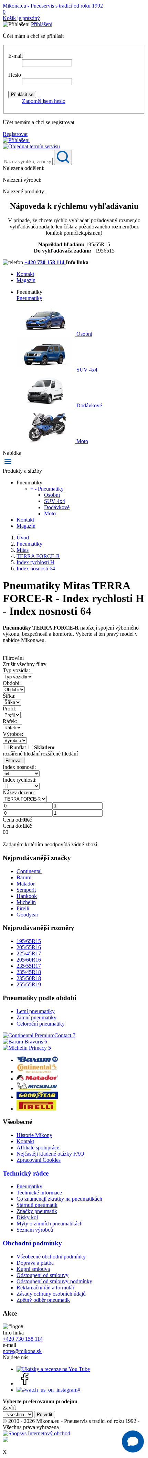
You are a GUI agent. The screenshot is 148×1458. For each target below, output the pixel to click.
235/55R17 (29, 966)
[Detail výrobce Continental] (37, 1071)
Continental (29, 871)
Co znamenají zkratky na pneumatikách (59, 1199)
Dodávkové (88, 405)
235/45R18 (29, 972)
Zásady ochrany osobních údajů (51, 1294)
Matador (26, 884)
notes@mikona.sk (22, 1351)
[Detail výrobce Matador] (37, 1079)
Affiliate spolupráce (38, 1147)
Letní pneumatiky (36, 1011)
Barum (24, 877)
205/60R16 (29, 960)
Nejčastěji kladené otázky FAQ (50, 1154)
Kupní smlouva (33, 1269)
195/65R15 (29, 941)
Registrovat (15, 134)
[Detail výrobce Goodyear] (37, 1097)
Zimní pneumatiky (36, 1017)
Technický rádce (26, 1173)
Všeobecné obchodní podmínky (51, 1256)
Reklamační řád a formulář (45, 1287)
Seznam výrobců (35, 1230)
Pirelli (23, 908)
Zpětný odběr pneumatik (43, 1300)
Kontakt (25, 274)
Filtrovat (14, 760)
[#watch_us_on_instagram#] (48, 1390)
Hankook (27, 896)
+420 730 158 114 (45, 262)
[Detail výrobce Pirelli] (36, 1109)
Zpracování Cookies (39, 1160)
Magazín (26, 280)
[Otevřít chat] (133, 1441)
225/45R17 (29, 953)
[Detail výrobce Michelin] (37, 1088)
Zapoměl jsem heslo (43, 101)
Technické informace (39, 1193)
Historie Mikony (34, 1135)
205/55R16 (29, 947)
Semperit (26, 890)
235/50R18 (29, 978)
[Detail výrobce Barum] (37, 1060)
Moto (81, 441)
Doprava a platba (35, 1263)
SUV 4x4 (86, 370)
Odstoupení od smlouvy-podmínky (54, 1281)
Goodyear (27, 915)
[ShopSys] (36, 1433)
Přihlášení (41, 24)
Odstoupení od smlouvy (42, 1275)
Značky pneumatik (37, 1211)
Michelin (26, 902)
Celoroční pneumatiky (41, 1024)
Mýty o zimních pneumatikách (50, 1223)
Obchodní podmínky (32, 1243)
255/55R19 (29, 984)
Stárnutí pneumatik (37, 1205)
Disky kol (27, 1217)
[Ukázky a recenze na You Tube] (53, 1369)
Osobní (83, 334)
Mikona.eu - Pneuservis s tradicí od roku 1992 (53, 6)
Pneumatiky (29, 298)
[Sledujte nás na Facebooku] (25, 1383)
